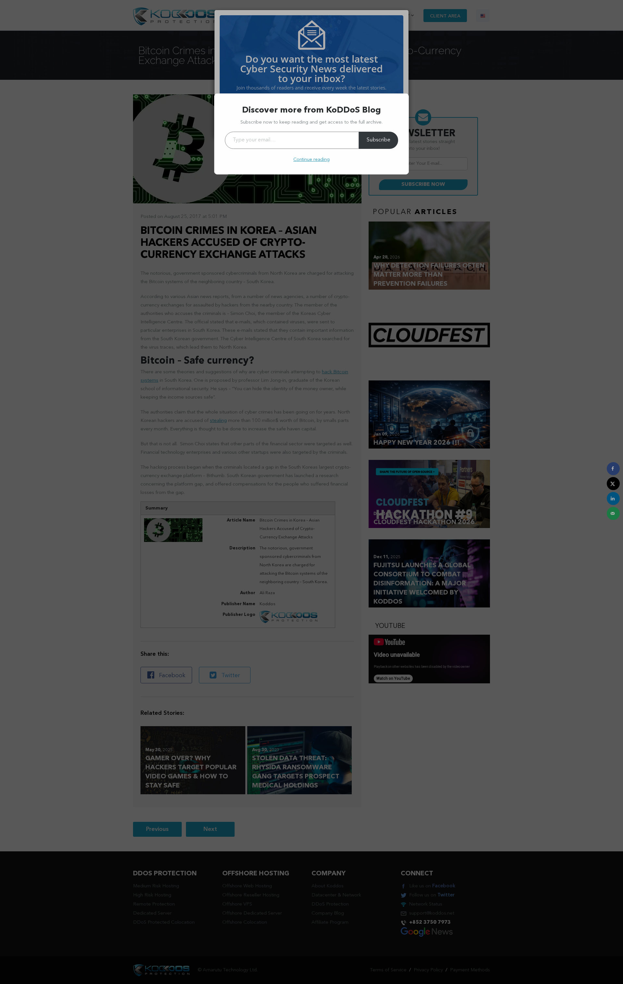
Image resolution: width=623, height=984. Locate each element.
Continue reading (311, 159)
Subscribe (378, 140)
